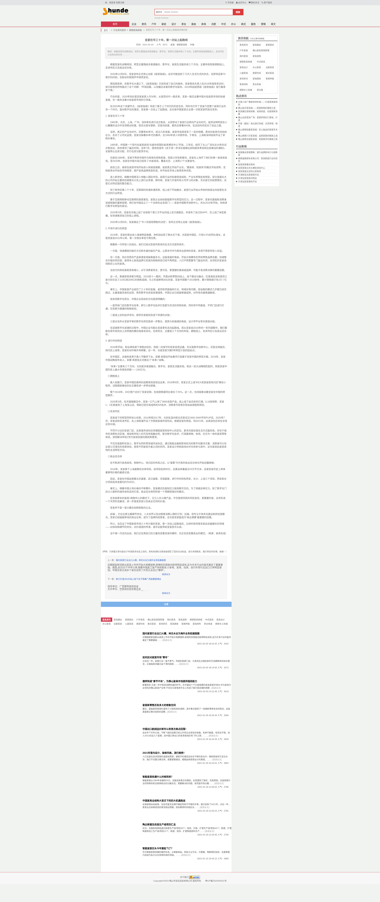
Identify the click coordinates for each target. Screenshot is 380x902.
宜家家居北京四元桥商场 (249, 171)
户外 (154, 24)
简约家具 (244, 56)
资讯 (144, 24)
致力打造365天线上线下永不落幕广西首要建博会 (138, 579)
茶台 (183, 24)
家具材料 (244, 84)
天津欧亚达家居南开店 (248, 175)
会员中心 (242, 2)
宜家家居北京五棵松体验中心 (251, 168)
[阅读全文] (167, 640)
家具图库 (257, 78)
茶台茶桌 (257, 84)
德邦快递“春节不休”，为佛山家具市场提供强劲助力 (169, 681)
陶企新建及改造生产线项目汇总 (159, 824)
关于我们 (184, 877)
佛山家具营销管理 (261, 50)
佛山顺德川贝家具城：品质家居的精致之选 (258, 136)
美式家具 (270, 73)
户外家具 (244, 50)
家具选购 (257, 56)
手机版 (230, 2)
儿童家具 (244, 73)
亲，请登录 (110, 2)
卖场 (203, 24)
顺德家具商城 (134, 30)
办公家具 (257, 67)
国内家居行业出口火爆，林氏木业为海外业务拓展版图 (141, 560)
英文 (273, 24)
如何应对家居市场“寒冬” (155, 657)
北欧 (213, 24)
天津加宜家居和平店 (247, 181)
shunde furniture (161, 18)
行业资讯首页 (118, 30)
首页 (115, 24)
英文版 (260, 90)
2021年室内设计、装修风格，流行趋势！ (164, 753)
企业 (134, 24)
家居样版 (270, 78)
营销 (263, 24)
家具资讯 (244, 45)
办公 (233, 24)
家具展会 (257, 45)
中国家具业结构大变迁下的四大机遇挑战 (163, 800)
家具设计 (244, 67)
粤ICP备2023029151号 (216, 881)
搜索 (238, 12)
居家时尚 (257, 73)
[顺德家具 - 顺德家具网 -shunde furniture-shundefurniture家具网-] (116, 11)
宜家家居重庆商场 (246, 164)
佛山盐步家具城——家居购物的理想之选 (257, 108)
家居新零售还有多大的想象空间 (159, 705)
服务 (253, 24)
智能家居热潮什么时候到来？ (157, 776)
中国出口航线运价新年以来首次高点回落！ (165, 729)
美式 (243, 24)
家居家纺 (270, 45)
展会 (193, 24)
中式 (223, 24)
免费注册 (120, 2)
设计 (173, 24)
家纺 (164, 24)
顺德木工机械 (246, 90)
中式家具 (261, 62)
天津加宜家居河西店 (247, 178)
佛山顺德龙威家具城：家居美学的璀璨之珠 (258, 139)
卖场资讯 (244, 78)
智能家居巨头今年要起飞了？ (157, 848)
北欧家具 (270, 67)
